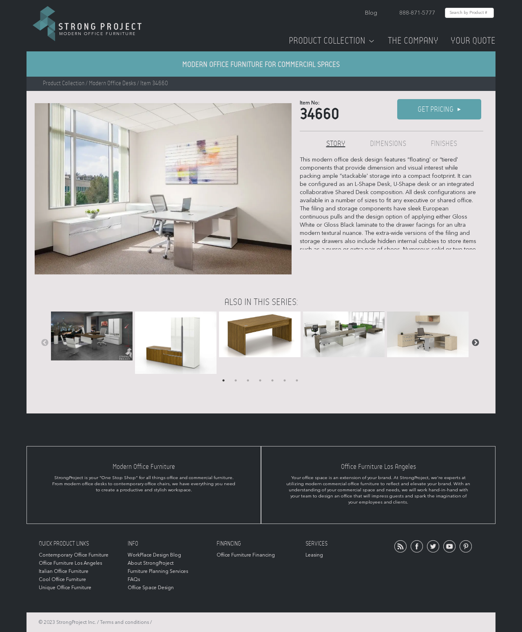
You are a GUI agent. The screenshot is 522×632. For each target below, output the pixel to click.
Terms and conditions (124, 622)
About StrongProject (151, 563)
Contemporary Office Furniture (73, 555)
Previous (45, 343)
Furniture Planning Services (158, 571)
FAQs (134, 579)
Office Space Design (151, 587)
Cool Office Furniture (62, 579)
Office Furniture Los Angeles (70, 563)
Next (475, 343)
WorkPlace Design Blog (154, 555)
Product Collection (327, 41)
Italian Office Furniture (63, 571)
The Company (413, 41)
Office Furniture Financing (246, 555)
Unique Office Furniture (65, 587)
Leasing (314, 555)
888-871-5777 (417, 12)
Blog (371, 12)
